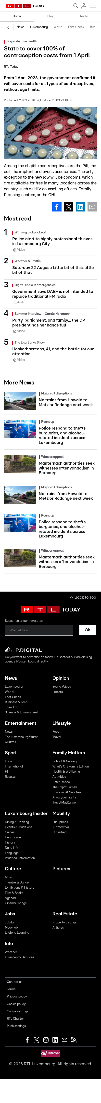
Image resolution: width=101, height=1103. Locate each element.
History (10, 842)
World (58, 27)
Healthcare (13, 837)
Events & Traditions (18, 827)
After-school (61, 782)
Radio (84, 16)
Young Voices (61, 686)
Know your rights (64, 797)
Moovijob (11, 927)
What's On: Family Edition (70, 766)
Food (55, 731)
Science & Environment (21, 712)
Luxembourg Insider (26, 813)
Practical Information (20, 858)
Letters (57, 692)
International (14, 766)
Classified (59, 832)
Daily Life (11, 848)
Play (50, 16)
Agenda (10, 898)
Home (17, 16)
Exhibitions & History (19, 887)
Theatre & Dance (17, 882)
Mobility (61, 813)
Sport (11, 753)
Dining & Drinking (17, 822)
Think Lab (11, 707)
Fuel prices (60, 822)
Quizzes (10, 742)
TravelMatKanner (64, 802)
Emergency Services (19, 957)
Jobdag (10, 922)
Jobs (10, 914)
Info (9, 943)
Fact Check (76, 27)
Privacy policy (17, 996)
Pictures (61, 869)
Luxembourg (39, 27)
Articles (58, 927)
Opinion (60, 678)
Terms (11, 989)
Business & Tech (16, 702)
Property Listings (64, 922)
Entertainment (20, 723)
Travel (56, 737)
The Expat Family (64, 787)
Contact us (14, 982)
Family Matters (68, 753)
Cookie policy (16, 1004)
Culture (13, 869)
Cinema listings (15, 903)
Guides (9, 832)
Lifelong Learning (17, 932)
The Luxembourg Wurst (21, 737)
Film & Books (14, 893)
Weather (11, 952)
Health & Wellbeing (66, 771)
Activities (59, 776)
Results (10, 776)
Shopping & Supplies (66, 792)
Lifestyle (61, 723)
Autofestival (61, 827)
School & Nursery (64, 761)
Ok (87, 630)
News (20, 27)
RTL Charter (15, 1018)
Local (9, 761)
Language (12, 853)
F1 (6, 771)
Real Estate (64, 914)
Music (9, 877)
